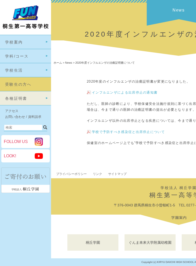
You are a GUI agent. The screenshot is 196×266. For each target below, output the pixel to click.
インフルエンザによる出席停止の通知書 (124, 92)
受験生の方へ (18, 84)
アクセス (11, 111)
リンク (97, 173)
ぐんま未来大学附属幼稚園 (150, 242)
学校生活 (14, 70)
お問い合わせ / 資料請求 (23, 116)
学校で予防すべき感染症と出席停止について (128, 132)
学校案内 (14, 42)
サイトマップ (117, 173)
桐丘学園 (93, 242)
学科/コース (17, 56)
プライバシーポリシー (71, 173)
